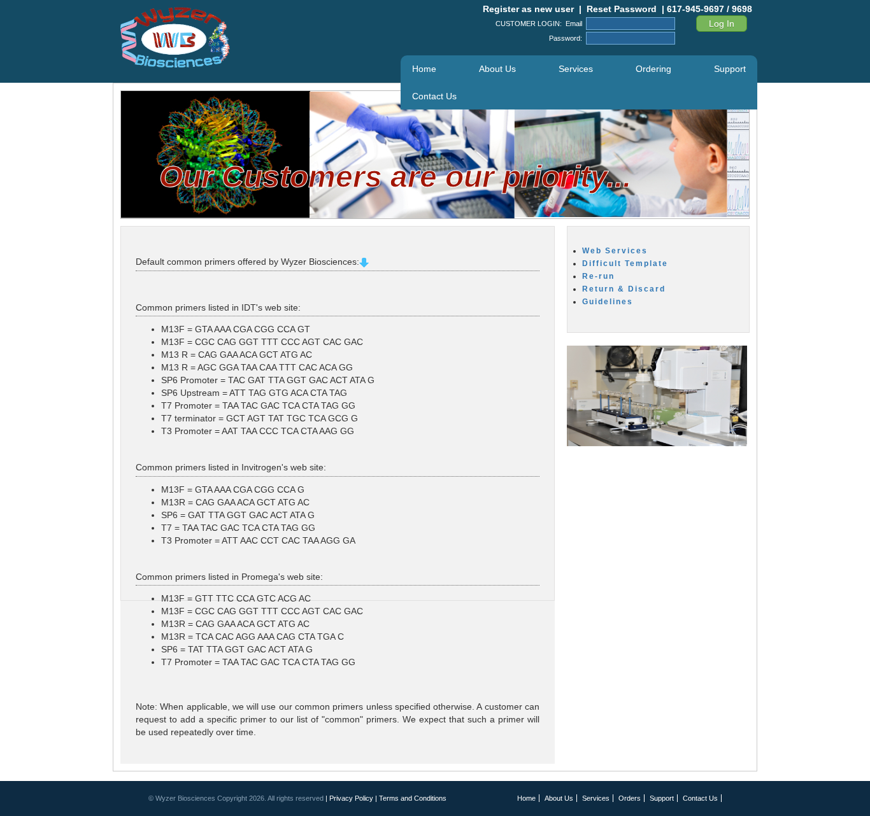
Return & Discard (624, 289)
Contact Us (434, 96)
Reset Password (622, 9)
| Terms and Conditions (410, 798)
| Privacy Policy (350, 798)
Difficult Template (625, 263)
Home (424, 69)
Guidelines (607, 301)
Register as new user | (529, 9)
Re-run (598, 276)
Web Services (615, 250)
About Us (497, 69)
